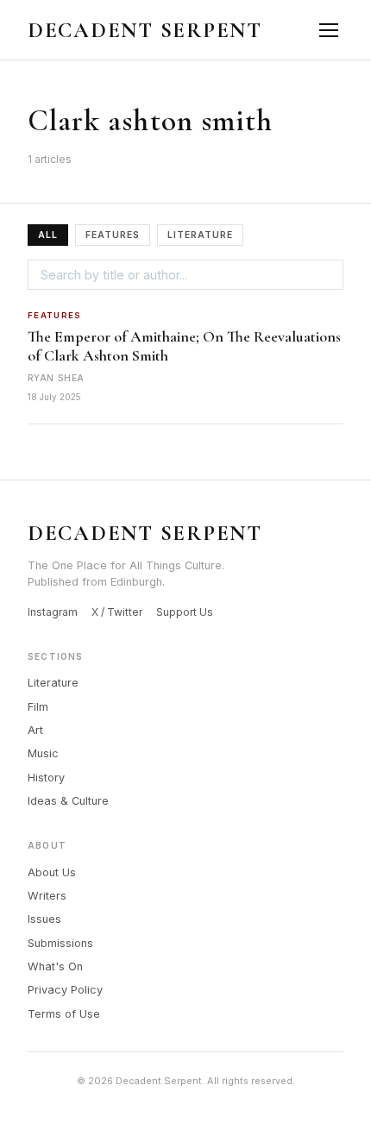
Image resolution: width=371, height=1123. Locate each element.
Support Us (184, 611)
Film (38, 706)
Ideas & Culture (68, 800)
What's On (55, 966)
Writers (47, 895)
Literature (199, 235)
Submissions (60, 943)
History (46, 777)
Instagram (53, 611)
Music (43, 753)
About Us (52, 872)
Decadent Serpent (145, 30)
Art (35, 730)
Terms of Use (64, 1013)
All (48, 235)
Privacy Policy (65, 989)
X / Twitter (116, 611)
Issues (44, 919)
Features (112, 235)
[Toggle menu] (328, 29)
